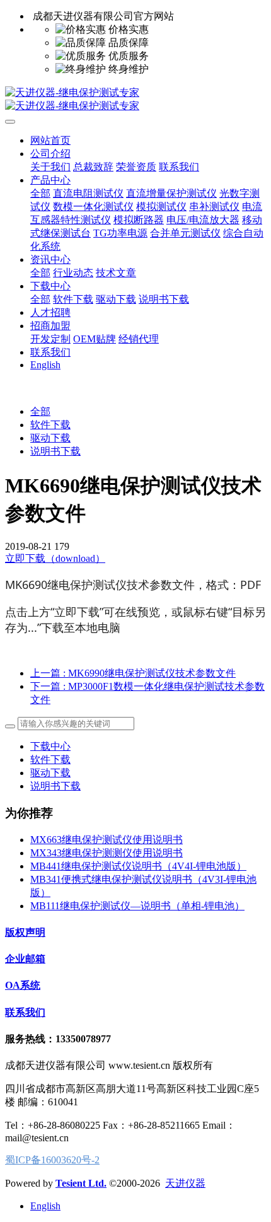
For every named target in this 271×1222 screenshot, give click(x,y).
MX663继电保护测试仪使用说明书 (106, 839)
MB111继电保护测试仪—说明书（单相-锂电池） (137, 905)
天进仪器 (185, 1183)
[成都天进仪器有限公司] (135, 99)
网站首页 (50, 140)
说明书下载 (55, 451)
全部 (40, 193)
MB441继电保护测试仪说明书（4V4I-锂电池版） (138, 866)
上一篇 (133, 673)
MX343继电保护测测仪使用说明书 (106, 852)
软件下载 (50, 424)
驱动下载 (50, 438)
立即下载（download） (55, 558)
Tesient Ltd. (81, 1183)
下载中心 (50, 746)
